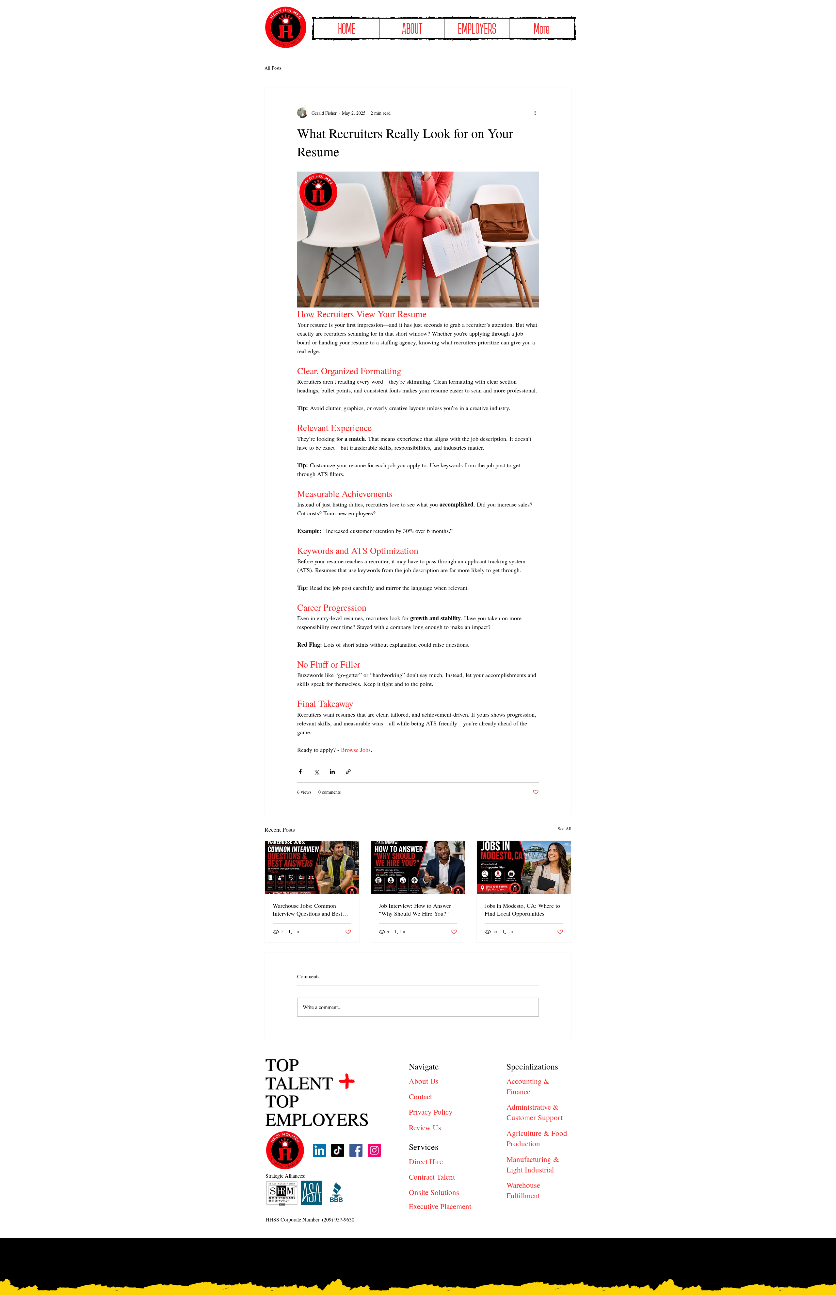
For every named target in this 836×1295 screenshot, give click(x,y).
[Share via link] (348, 772)
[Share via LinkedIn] (332, 772)
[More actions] (535, 113)
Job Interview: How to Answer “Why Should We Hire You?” (415, 909)
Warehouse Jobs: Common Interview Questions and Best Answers (307, 909)
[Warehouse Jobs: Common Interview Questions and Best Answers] (312, 867)
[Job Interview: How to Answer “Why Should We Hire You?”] (418, 867)
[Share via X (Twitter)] (316, 772)
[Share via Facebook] (300, 772)
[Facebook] (355, 1150)
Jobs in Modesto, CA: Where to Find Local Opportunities (522, 909)
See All (564, 828)
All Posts (273, 68)
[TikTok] (337, 1150)
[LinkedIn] (319, 1150)
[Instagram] (374, 1150)
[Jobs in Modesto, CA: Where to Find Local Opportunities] (524, 867)
